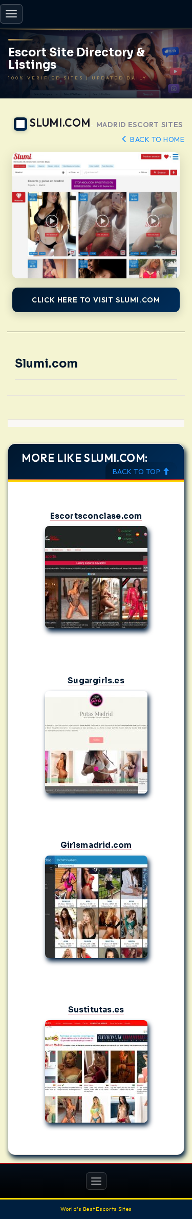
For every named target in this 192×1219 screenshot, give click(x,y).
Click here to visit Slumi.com (96, 299)
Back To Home (156, 139)
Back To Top (137, 471)
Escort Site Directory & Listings (76, 59)
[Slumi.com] (96, 215)
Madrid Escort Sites (139, 125)
